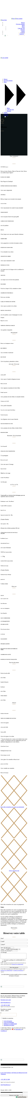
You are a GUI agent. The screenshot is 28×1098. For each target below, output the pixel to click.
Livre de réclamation (9, 1022)
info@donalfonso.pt (5, 1002)
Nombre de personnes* (6, 950)
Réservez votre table (14, 1095)
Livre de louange (8, 1021)
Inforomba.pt (18, 1029)
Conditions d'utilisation (18, 970)
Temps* (3, 949)
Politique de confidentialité (17, 964)
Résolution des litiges (9, 1025)
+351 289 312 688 (5, 1005)
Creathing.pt (4, 1030)
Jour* (2, 947)
